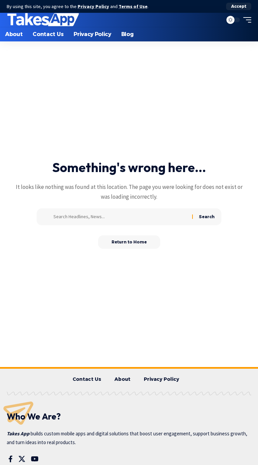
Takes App (18, 433)
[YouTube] (34, 459)
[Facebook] (10, 459)
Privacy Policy (93, 6)
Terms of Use (133, 6)
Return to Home (129, 241)
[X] (22, 459)
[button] (238, 6)
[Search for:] (120, 216)
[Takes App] (43, 20)
